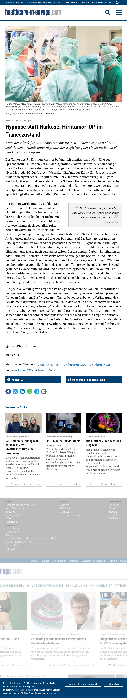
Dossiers (64, 505)
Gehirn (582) (101, 365)
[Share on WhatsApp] (29, 391)
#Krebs (77, 484)
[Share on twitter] (15, 391)
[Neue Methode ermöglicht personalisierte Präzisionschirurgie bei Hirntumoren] (23, 423)
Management (12, 515)
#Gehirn (37, 484)
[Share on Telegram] (36, 391)
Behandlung (12, 511)
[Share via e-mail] (44, 391)
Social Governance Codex (19, 541)
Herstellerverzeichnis (71, 515)
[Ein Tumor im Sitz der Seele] (64, 423)
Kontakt (109, 2)
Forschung (11, 521)
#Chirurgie (15, 484)
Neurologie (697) (21, 370)
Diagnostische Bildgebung (19, 505)
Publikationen (33, 2)
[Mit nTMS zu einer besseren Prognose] (104, 423)
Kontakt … (16, 379)
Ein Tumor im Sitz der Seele (63, 441)
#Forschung (27, 484)
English (10, 2)
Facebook (114, 505)
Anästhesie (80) (50, 365)
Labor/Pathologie (14, 508)
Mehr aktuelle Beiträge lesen (88, 379)
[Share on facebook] (8, 391)
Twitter (112, 508)
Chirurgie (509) (77, 365)
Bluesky (113, 511)
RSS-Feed (114, 518)
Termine (85, 2)
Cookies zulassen (113, 684)
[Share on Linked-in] (22, 391)
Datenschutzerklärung (23, 689)
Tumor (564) (46, 370)
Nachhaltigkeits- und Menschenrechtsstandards (31, 538)
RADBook (59, 2)
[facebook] (117, 2)
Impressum (11, 548)
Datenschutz (12, 545)
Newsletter (97, 2)
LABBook (47, 2)
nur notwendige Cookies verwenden (83, 684)
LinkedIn (113, 515)
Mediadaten (72, 2)
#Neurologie (115, 484)
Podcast (20, 2)
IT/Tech (9, 518)
